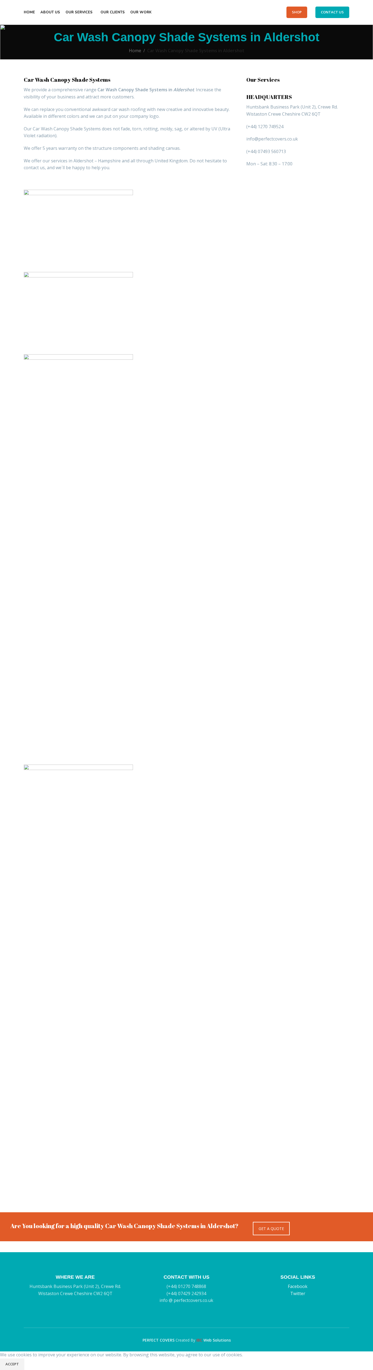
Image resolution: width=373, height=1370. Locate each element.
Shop (297, 12)
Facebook (297, 1286)
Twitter (297, 1293)
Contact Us (332, 12)
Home (135, 51)
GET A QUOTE (271, 1228)
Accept (12, 1364)
